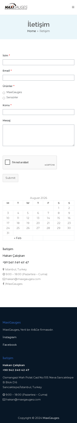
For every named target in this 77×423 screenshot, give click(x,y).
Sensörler (12, 97)
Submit (10, 178)
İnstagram (9, 337)
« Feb (17, 238)
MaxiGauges (14, 92)
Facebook (10, 344)
